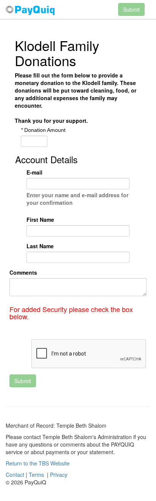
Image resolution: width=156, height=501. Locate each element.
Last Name (40, 246)
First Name (40, 219)
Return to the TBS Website (38, 463)
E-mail (34, 172)
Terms (36, 474)
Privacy (58, 474)
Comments (23, 272)
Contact (15, 474)
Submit (22, 381)
